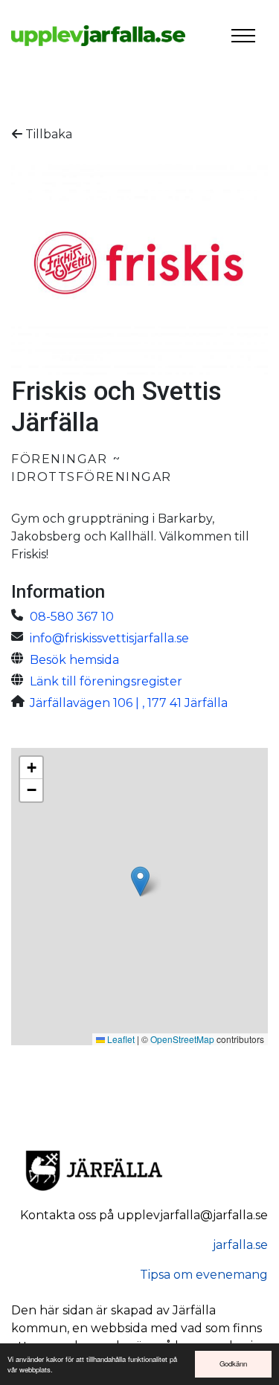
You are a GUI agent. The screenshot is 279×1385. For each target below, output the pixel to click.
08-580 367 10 (72, 617)
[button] (140, 881)
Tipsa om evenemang (204, 1275)
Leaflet (120, 1039)
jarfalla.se (240, 1245)
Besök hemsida (74, 660)
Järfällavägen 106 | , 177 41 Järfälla (129, 703)
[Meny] (243, 35)
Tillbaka (47, 134)
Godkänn (233, 1363)
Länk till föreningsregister (106, 681)
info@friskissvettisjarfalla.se (109, 638)
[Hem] (98, 36)
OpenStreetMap (182, 1039)
